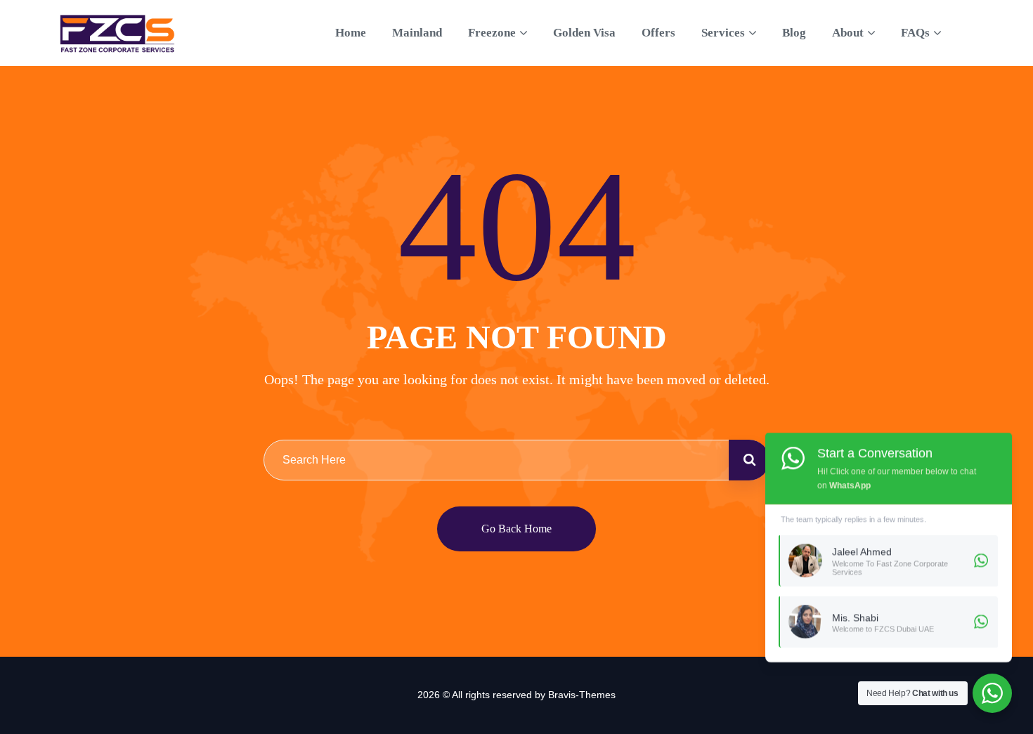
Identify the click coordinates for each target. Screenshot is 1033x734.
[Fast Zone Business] (117, 33)
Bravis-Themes (582, 694)
